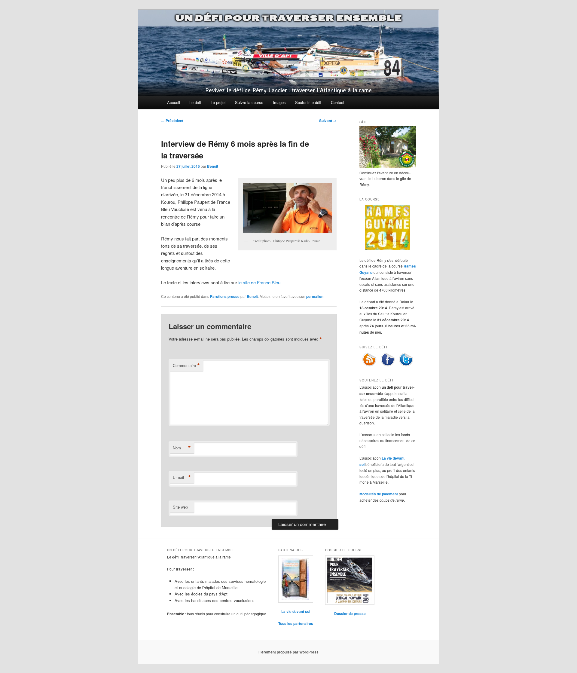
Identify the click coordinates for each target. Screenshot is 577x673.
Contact (337, 102)
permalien (314, 296)
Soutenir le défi (308, 102)
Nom (182, 448)
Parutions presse (225, 296)
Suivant (328, 120)
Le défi (195, 102)
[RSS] (369, 365)
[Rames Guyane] (387, 248)
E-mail (182, 477)
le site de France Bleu (259, 282)
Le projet (218, 102)
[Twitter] (406, 365)
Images (279, 102)
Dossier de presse (350, 613)
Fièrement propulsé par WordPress (288, 652)
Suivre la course (249, 102)
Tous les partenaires (295, 623)
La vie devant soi (295, 611)
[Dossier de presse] (349, 580)
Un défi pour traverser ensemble (288, 18)
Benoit (212, 166)
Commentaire (186, 365)
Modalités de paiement (378, 494)
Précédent (172, 120)
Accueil (173, 102)
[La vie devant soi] (295, 579)
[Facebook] (387, 365)
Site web (180, 507)
